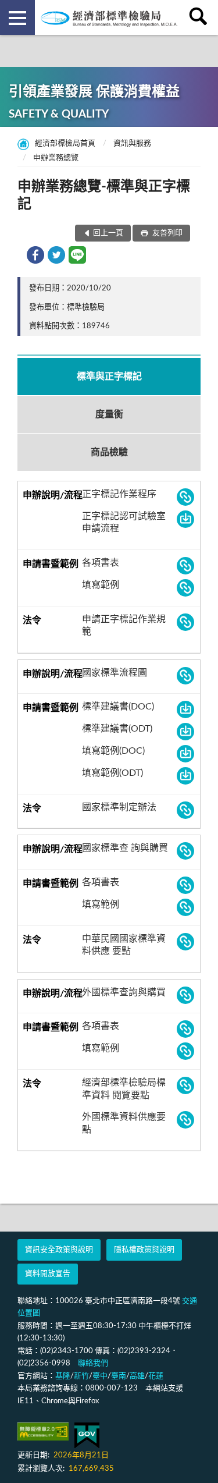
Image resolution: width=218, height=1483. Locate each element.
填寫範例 (100, 585)
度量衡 (109, 414)
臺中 (100, 1376)
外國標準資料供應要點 (124, 1123)
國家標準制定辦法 (119, 807)
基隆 (62, 1376)
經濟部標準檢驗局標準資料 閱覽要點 (124, 1089)
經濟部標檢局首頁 (65, 143)
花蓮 (155, 1376)
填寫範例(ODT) (112, 773)
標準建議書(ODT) (117, 728)
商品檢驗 (109, 452)
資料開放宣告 (47, 1274)
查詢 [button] (200, 17)
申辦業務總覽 (55, 158)
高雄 (137, 1376)
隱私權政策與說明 (144, 1250)
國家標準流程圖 (114, 672)
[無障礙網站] (43, 1431)
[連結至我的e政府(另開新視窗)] (86, 1435)
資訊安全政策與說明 (59, 1250)
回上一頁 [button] (108, 233)
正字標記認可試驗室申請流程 (124, 523)
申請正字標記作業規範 (124, 626)
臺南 (118, 1376)
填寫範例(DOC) (113, 750)
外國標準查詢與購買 (124, 992)
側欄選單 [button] (17, 17)
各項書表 (100, 562)
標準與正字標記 (109, 376)
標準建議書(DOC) (118, 706)
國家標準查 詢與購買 (125, 848)
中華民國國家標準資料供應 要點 (124, 945)
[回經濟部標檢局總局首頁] (109, 17)
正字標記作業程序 (119, 494)
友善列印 (167, 233)
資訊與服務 (132, 143)
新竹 (81, 1376)
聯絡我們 (93, 1363)
